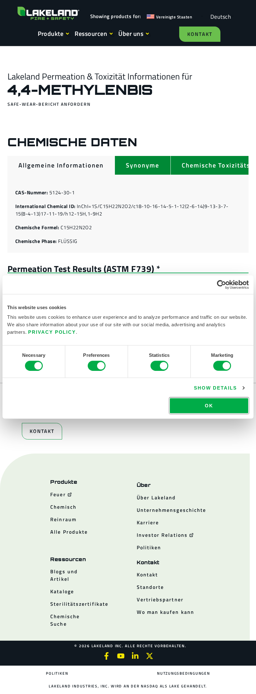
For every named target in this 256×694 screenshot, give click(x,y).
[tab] (61, 165)
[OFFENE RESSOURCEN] (111, 33)
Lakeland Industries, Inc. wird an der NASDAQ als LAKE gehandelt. (128, 686)
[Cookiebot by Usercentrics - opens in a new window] (221, 284)
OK (209, 405)
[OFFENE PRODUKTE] (67, 33)
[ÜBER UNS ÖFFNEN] (147, 33)
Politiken (57, 673)
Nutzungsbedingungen (183, 673)
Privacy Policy (52, 332)
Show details (215, 387)
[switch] (97, 366)
